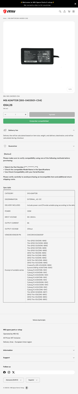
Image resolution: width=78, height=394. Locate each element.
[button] (69, 11)
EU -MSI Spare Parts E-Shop (16, 387)
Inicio (4, 18)
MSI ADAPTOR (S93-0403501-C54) (18, 18)
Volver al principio (39, 320)
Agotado (52, 114)
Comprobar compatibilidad (39, 121)
